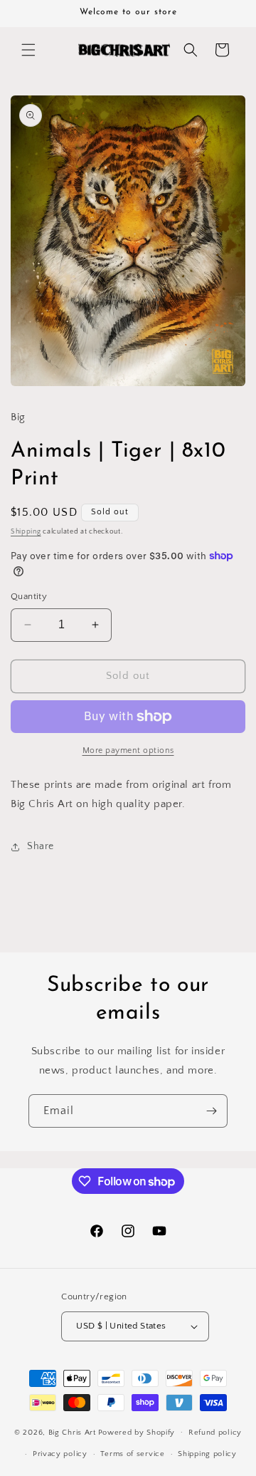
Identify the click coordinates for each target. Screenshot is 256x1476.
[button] (28, 50)
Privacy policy (60, 1454)
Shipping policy (207, 1454)
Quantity (29, 596)
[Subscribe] (211, 1111)
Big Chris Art (72, 1432)
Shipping (26, 532)
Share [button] (40, 846)
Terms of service (132, 1454)
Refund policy (215, 1432)
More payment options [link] (128, 750)
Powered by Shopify (137, 1432)
